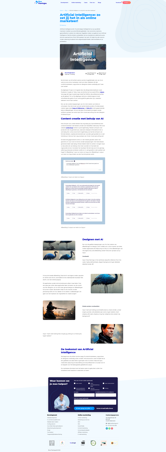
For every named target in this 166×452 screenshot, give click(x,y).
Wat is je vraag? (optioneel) (81, 398)
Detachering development (54, 428)
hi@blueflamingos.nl (112, 423)
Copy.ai (74, 108)
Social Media (81, 426)
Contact (126, 2)
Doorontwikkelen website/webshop (80, 389)
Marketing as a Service (83, 419)
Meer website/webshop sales (94, 385)
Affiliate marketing (82, 432)
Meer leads (79, 383)
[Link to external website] (52, 443)
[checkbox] (74, 383)
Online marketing (76, 2)
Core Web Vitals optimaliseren (55, 426)
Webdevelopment (52, 417)
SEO (79, 421)
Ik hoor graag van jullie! (83, 408)
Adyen (102, 92)
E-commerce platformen (53, 419)
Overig (106, 388)
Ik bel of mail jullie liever (105, 408)
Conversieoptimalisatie (83, 430)
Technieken (50, 432)
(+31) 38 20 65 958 (112, 425)
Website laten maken (52, 421)
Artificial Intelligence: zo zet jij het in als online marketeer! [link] (82, 10)
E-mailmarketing (82, 434)
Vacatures (119, 2)
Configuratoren (51, 424)
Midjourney (80, 108)
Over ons (92, 2)
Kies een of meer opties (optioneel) (83, 380)
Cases (85, 2)
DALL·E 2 (89, 108)
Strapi (48, 430)
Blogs (99, 2)
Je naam (76, 392)
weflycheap (69, 128)
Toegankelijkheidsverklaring (54, 434)
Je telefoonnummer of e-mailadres (104, 392)
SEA (79, 424)
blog (66, 10)
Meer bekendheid (109, 383)
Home (61, 10)
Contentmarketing (83, 428)
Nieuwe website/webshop (94, 389)
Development (64, 2)
